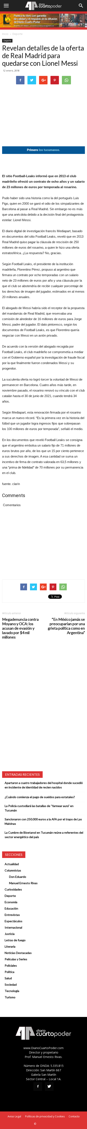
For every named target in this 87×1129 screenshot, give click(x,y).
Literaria (10, 946)
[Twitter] (49, 1086)
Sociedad (11, 984)
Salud (8, 978)
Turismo (10, 997)
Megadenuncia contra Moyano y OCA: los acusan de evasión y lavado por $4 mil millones (20, 628)
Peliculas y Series (16, 959)
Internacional (13, 927)
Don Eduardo (17, 876)
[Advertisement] (43, 163)
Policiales (11, 965)
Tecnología (12, 991)
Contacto (74, 1116)
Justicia (10, 934)
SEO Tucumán (45, 1124)
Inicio (5, 34)
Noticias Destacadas (18, 953)
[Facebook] (38, 1086)
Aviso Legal (14, 1116)
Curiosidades (13, 889)
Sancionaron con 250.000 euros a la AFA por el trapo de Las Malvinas (43, 821)
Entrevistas (12, 915)
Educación (11, 908)
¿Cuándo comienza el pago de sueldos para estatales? (40, 797)
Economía (11, 902)
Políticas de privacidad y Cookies (45, 1116)
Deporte (17, 34)
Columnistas (13, 870)
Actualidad (12, 864)
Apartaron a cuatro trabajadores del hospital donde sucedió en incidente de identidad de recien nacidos (44, 785)
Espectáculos (13, 921)
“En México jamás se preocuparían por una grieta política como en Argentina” (66, 626)
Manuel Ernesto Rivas (23, 883)
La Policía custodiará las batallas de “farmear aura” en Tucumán (39, 808)
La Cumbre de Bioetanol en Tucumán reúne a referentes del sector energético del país (44, 835)
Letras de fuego (15, 940)
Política (9, 972)
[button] (81, 5)
